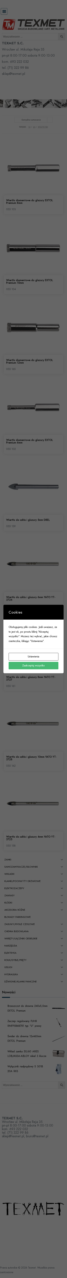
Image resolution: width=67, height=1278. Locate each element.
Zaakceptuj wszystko (33, 665)
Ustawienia (33, 656)
